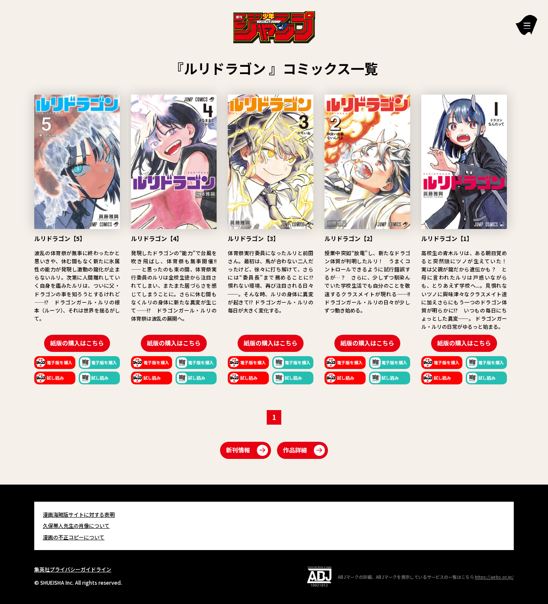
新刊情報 (238, 450)
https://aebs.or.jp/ (494, 577)
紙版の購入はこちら (77, 343)
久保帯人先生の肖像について (76, 525)
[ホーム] (274, 26)
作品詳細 (295, 450)
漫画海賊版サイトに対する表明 (79, 514)
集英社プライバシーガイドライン (72, 569)
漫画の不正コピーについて (73, 537)
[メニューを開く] (526, 25)
